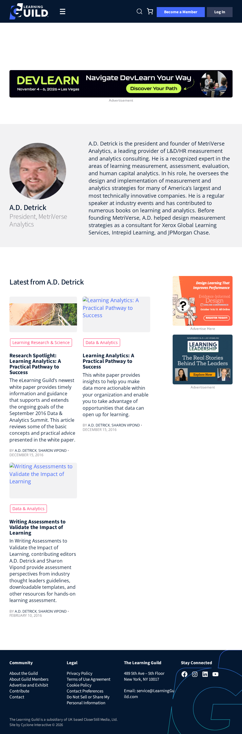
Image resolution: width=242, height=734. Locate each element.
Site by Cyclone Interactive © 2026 (36, 725)
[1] (121, 83)
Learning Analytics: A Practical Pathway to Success (108, 361)
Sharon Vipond (52, 450)
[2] (203, 358)
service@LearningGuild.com (149, 694)
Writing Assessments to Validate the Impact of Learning (37, 527)
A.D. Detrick (27, 207)
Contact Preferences (85, 691)
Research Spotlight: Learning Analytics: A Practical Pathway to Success (35, 364)
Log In (219, 12)
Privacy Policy (79, 673)
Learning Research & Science (41, 342)
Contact (16, 697)
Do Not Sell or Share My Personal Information (88, 700)
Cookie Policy (79, 685)
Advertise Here (202, 328)
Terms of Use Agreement (88, 679)
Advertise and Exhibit (28, 685)
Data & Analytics (102, 342)
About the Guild (23, 673)
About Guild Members (28, 679)
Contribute (19, 691)
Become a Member (180, 12)
